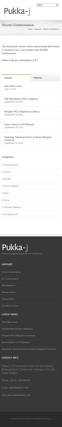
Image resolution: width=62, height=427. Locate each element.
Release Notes (9, 292)
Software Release (12, 207)
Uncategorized (10, 214)
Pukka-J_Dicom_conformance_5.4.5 (20, 60)
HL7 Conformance (10, 279)
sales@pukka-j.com (19, 387)
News (6, 193)
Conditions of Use (10, 306)
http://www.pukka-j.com (19, 395)
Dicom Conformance (11, 272)
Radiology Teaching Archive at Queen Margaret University (27, 138)
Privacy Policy (8, 299)
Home (30, 29)
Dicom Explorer (11, 186)
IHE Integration (9, 286)
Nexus (6, 200)
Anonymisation (10, 164)
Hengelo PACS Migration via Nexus (22, 111)
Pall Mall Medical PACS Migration (21, 99)
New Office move (13, 86)
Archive (7, 172)
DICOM (7, 179)
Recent (8, 78)
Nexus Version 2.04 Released (19, 124)
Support (38, 29)
